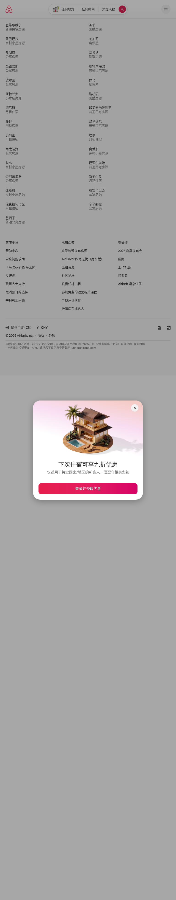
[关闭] (135, 408)
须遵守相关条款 (116, 472)
